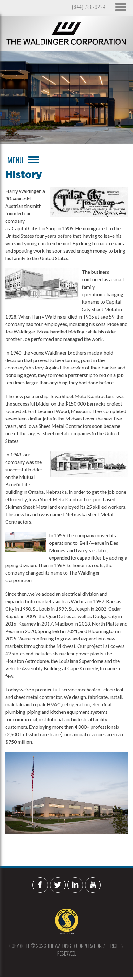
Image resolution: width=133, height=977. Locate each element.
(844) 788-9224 (89, 7)
